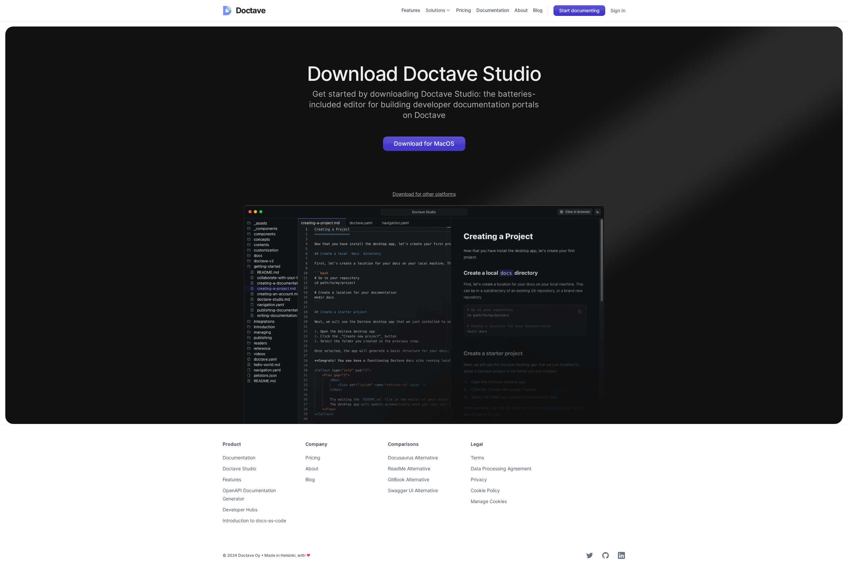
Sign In (617, 10)
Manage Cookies (489, 501)
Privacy (479, 479)
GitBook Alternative (408, 479)
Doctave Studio (239, 468)
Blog (310, 479)
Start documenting (579, 10)
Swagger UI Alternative (413, 490)
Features (232, 479)
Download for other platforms (424, 194)
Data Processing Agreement (501, 468)
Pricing (312, 457)
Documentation (239, 457)
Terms (477, 457)
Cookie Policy (485, 490)
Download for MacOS (424, 143)
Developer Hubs (240, 509)
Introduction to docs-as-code (254, 520)
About (311, 468)
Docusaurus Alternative (413, 457)
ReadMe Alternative (409, 468)
